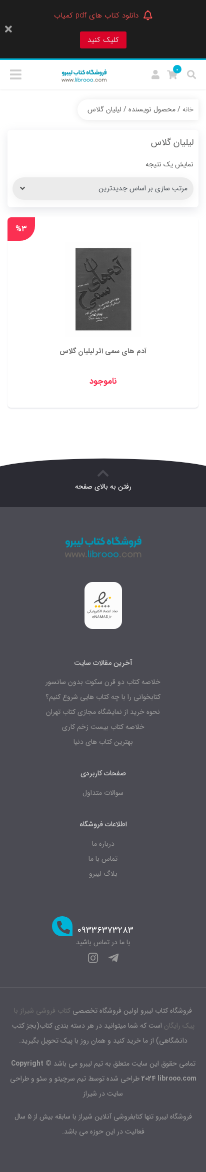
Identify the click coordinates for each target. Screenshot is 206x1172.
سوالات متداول (103, 792)
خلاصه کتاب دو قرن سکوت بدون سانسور (103, 681)
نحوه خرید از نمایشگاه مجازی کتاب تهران (103, 711)
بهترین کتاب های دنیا (103, 741)
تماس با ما (103, 858)
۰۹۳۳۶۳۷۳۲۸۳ (106, 930)
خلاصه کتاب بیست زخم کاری (103, 726)
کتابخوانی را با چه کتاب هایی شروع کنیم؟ (103, 696)
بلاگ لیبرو (103, 873)
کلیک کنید (103, 40)
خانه (188, 109)
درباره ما (103, 843)
